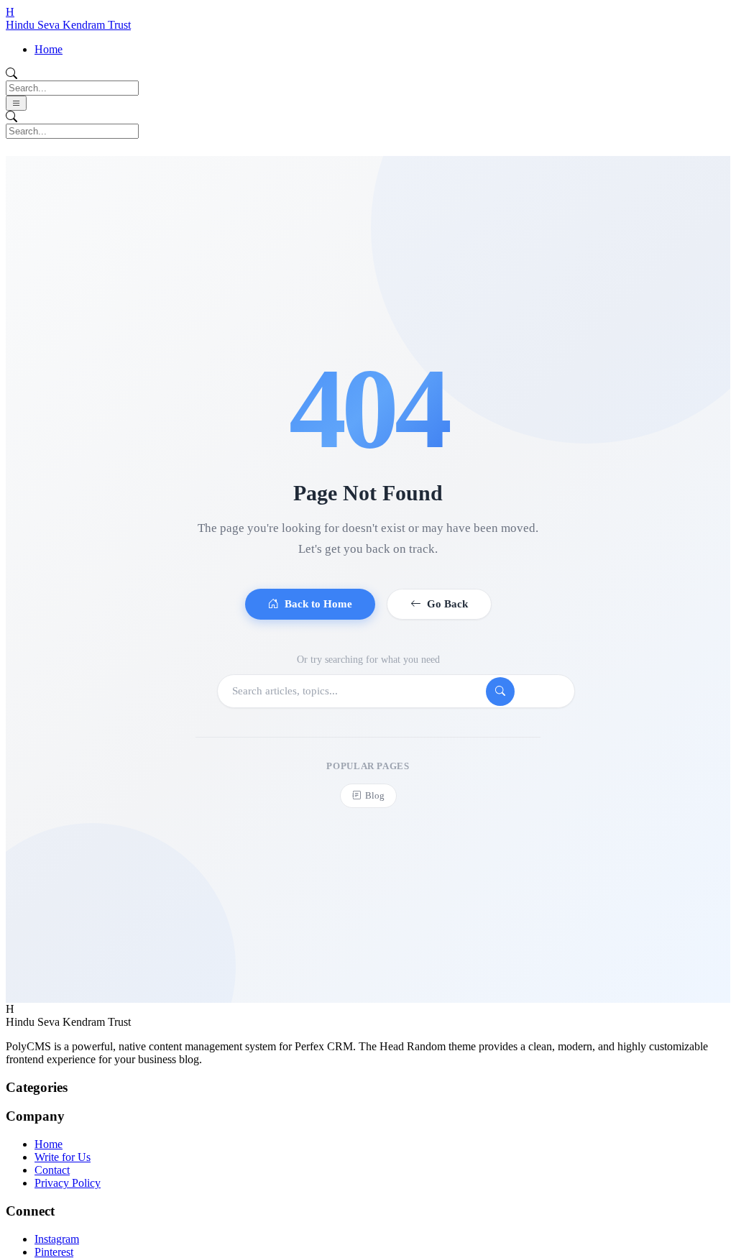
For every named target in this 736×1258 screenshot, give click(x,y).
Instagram (56, 1239)
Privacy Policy (67, 1183)
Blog (375, 795)
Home (48, 49)
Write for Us (62, 1157)
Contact (52, 1170)
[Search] (500, 691)
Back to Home (318, 604)
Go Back (447, 604)
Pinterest (53, 1252)
